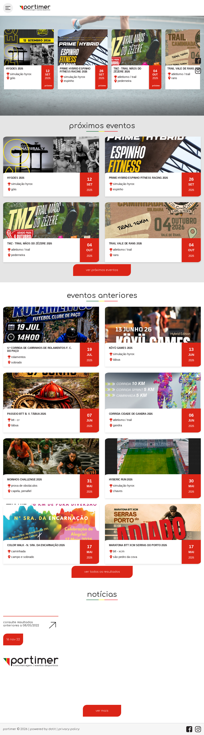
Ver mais (102, 710)
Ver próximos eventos (102, 270)
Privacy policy (68, 729)
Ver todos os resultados (102, 571)
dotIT (52, 729)
